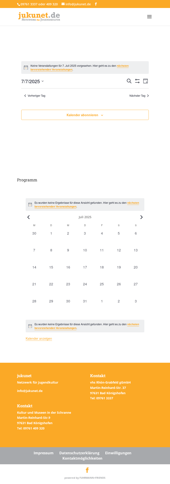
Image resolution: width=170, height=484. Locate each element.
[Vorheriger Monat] (28, 217)
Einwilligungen (118, 453)
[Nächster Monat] (141, 217)
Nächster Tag (137, 95)
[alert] (85, 326)
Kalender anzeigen (39, 338)
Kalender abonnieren (82, 115)
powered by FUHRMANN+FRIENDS (84, 477)
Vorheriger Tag (36, 95)
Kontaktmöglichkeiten (82, 458)
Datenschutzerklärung (79, 453)
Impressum (44, 453)
